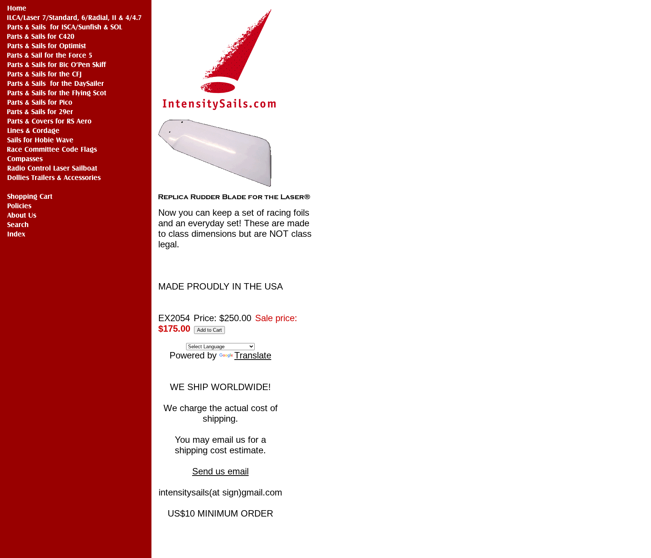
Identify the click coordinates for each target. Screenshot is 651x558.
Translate (252, 355)
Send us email (220, 471)
